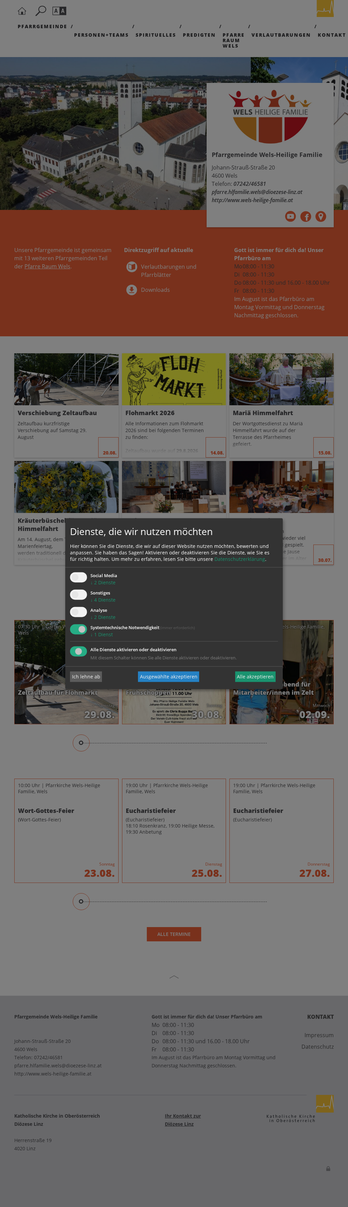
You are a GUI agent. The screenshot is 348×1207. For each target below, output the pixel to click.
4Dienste (103, 600)
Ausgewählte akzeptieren (168, 676)
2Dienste (103, 583)
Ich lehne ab (86, 676)
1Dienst (101, 634)
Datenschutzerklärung (239, 559)
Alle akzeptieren (255, 676)
